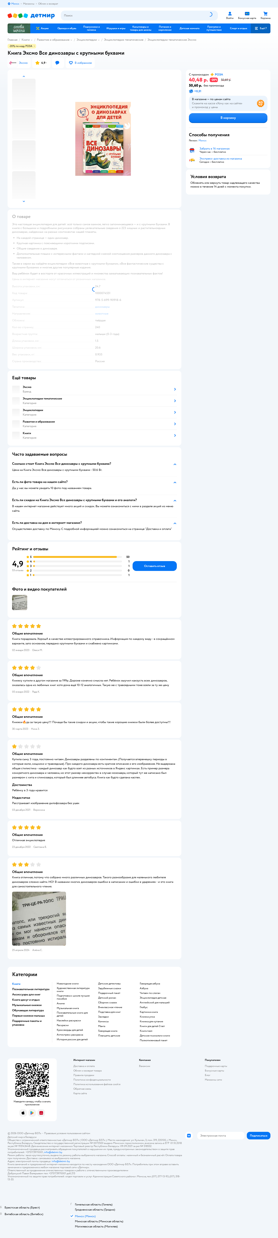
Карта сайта (80, 1093)
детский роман (107, 997)
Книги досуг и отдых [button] (26, 1000)
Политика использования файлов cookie (96, 1084)
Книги (26, 40)
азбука (144, 988)
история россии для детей (72, 1039)
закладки (103, 1016)
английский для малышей (155, 1002)
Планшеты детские (109, 1035)
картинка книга (149, 1012)
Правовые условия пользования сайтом (67, 1133)
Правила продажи (83, 1075)
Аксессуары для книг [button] (26, 994)
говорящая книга (107, 1030)
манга (101, 1026)
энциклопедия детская (153, 997)
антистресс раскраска (70, 1034)
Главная (12, 40)
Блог (207, 1075)
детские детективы (109, 983)
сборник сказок (107, 1002)
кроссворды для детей (70, 1030)
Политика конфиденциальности (92, 1079)
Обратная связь (82, 1088)
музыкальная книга (68, 1008)
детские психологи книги (155, 1035)
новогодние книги (68, 983)
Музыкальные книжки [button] (27, 1005)
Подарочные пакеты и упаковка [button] (27, 1023)
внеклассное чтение (110, 1007)
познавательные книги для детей (72, 1014)
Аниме (61, 1003)
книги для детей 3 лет (152, 1026)
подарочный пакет (109, 993)
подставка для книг (109, 1012)
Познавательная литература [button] (30, 989)
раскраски (63, 1025)
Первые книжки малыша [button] (28, 1016)
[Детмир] (31, 15)
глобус (144, 1007)
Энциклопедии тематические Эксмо (172, 40)
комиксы (103, 1021)
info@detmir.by (53, 1152)
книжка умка (147, 1016)
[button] (260, 28)
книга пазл (146, 1030)
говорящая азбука (150, 983)
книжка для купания (151, 1021)
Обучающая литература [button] (28, 1010)
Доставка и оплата (84, 1066)
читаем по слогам (150, 993)
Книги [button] (16, 984)
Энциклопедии (87, 40)
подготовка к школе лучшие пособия (73, 997)
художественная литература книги (73, 990)
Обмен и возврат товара (87, 1070)
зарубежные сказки (109, 988)
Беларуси (30, 1137)
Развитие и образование (53, 40)
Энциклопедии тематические (123, 40)
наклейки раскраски (69, 1020)
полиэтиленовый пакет (153, 1040)
